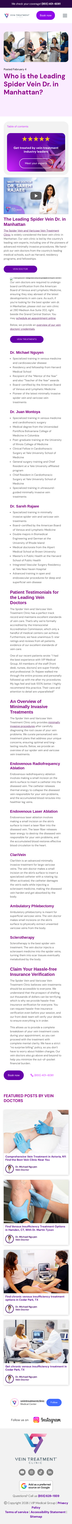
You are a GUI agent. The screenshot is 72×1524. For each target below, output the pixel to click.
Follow (54, 1402)
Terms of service (16, 1512)
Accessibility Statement (48, 1512)
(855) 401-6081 (44, 1075)
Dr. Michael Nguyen (26, 1166)
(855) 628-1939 (48, 1496)
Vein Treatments (27, 339)
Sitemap (36, 1517)
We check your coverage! (36, 4)
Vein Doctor (20, 269)
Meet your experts (36, 163)
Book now (46, 15)
